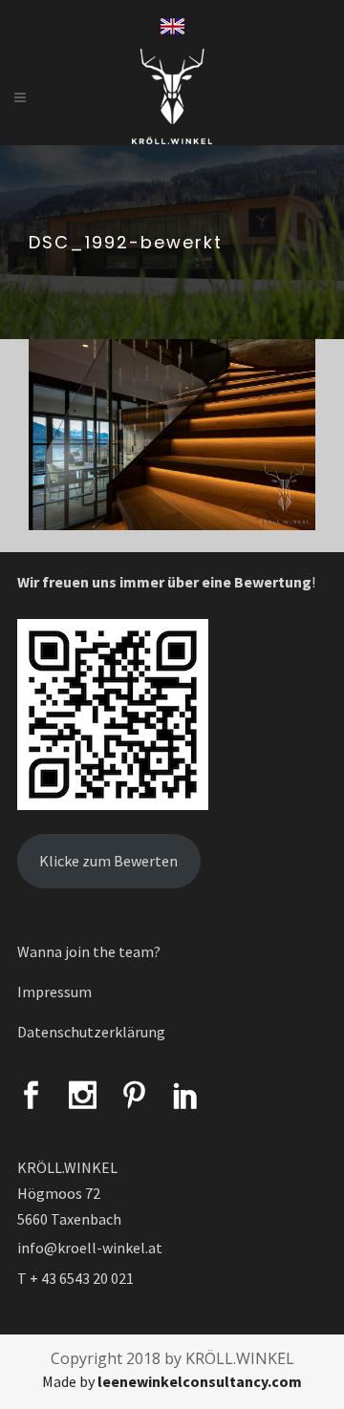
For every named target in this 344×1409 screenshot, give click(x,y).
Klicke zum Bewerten (108, 860)
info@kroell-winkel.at (89, 1247)
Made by (172, 1381)
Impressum (54, 991)
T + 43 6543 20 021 (75, 1278)
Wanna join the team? (89, 951)
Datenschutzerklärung (91, 1031)
